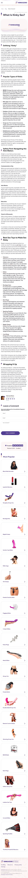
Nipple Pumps (6, 534)
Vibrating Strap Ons (8, 739)
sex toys (19, 245)
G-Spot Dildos (6, 629)
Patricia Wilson (10, 395)
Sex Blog (3, 864)
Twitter (6, 874)
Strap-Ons (6, 676)
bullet (21, 262)
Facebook (3, 874)
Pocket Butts (6, 692)
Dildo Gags (6, 566)
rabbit (11, 264)
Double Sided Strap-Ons (9, 707)
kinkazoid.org (4, 869)
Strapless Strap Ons (8, 502)
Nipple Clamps (7, 324)
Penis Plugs (6, 644)
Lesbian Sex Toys (7, 802)
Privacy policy (18, 864)
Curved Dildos (6, 818)
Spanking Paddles (8, 311)
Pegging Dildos (7, 613)
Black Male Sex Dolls (8, 471)
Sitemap (3, 866)
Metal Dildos (6, 660)
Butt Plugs (6, 300)
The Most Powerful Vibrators (10, 849)
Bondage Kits (6, 518)
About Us (10, 864)
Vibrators (5, 257)
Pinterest (11, 874)
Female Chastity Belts (9, 597)
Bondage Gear (7, 285)
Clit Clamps (6, 581)
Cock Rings (6, 334)
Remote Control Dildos (9, 723)
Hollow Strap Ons (7, 786)
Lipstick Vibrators (7, 487)
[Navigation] (2, 2)
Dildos (4, 272)
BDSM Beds (6, 755)
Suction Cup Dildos (8, 550)
